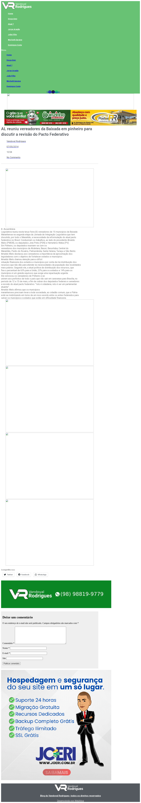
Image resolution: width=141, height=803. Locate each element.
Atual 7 (11, 24)
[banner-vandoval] (56, 607)
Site (4, 658)
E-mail (6, 653)
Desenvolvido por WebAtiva (70, 800)
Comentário (8, 643)
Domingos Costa (15, 45)
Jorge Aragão (14, 29)
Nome (6, 648)
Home (10, 14)
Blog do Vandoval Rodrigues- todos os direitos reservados (70, 795)
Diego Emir (12, 19)
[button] (53, 50)
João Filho (12, 34)
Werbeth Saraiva (15, 40)
